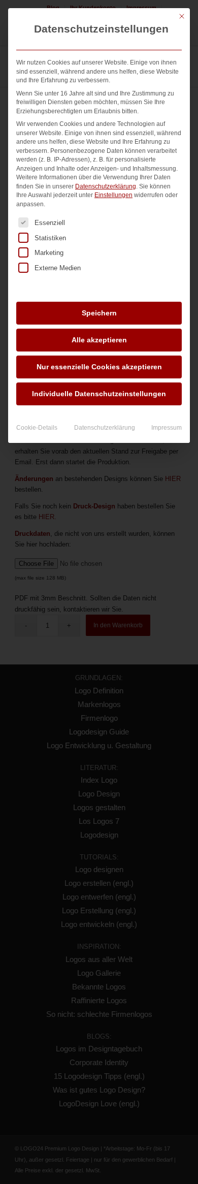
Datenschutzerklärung (105, 186)
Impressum (166, 427)
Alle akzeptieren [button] (99, 340)
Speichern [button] (99, 313)
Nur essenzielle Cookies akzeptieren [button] (99, 367)
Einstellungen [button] (113, 195)
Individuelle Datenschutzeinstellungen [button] (99, 394)
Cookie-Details (36, 427)
